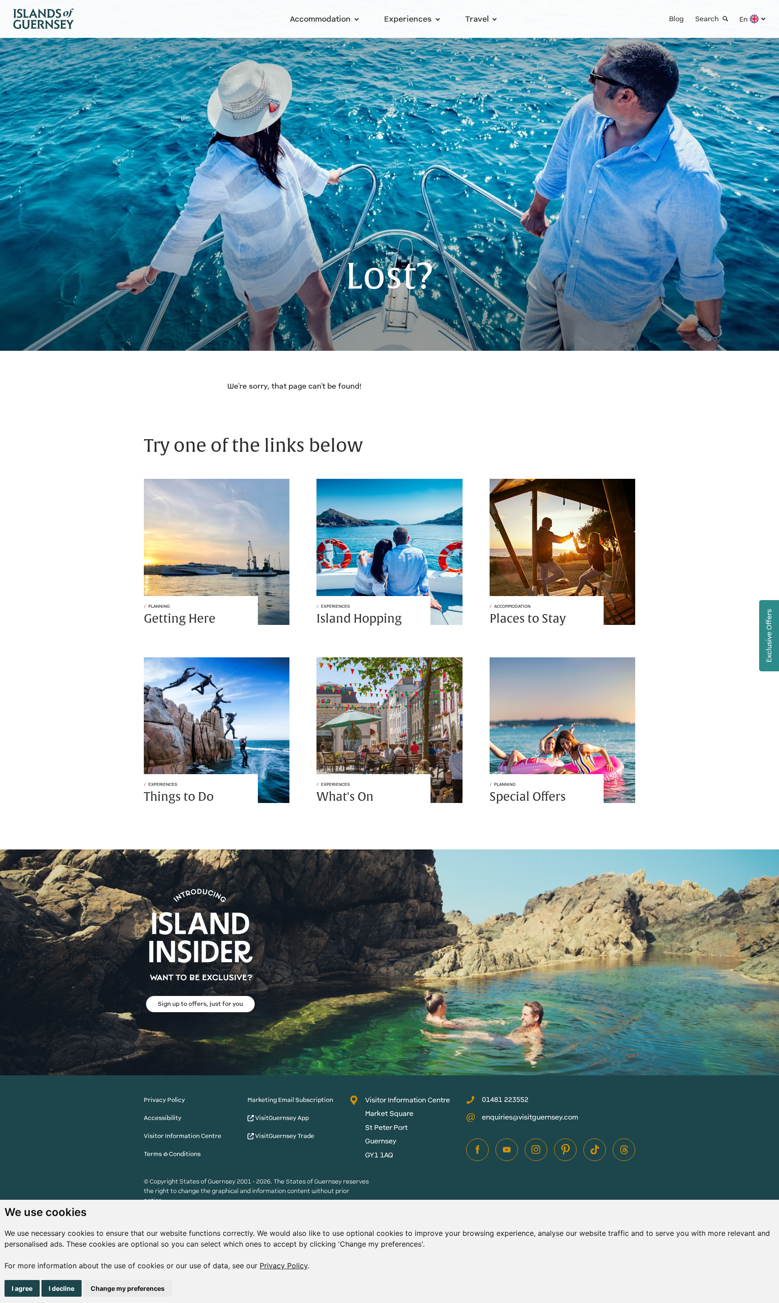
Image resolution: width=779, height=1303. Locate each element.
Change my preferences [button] (128, 1288)
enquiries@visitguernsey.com (530, 1117)
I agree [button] (22, 1288)
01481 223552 (505, 1099)
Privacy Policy (283, 1265)
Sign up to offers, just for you (200, 1003)
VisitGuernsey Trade (284, 1136)
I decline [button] (61, 1288)
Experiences (408, 18)
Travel (477, 18)
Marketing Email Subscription (290, 1100)
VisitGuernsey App (281, 1118)
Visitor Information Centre (182, 1136)
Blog (676, 19)
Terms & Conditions (172, 1154)
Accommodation (320, 18)
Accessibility (162, 1118)
